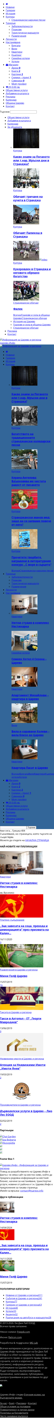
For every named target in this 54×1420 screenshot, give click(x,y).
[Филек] (26, 299)
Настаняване (13, 42)
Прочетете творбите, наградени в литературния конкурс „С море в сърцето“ (31, 560)
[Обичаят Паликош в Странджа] (26, 223)
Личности (11, 39)
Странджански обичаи (25, 302)
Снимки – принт (21, 77)
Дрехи (16, 67)
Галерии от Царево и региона (24, 1304)
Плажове (17, 29)
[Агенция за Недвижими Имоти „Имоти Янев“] (21, 1055)
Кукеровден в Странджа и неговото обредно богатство (32, 272)
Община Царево (15, 103)
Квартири (17, 51)
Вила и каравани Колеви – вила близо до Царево (31, 733)
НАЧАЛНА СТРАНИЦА (37, 840)
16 (1, 985)
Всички (17, 315)
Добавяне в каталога (17, 93)
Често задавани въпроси (14, 1416)
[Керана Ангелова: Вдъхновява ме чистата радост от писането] (24, 468)
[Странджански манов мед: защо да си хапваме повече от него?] (24, 508)
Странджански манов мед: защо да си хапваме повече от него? (31, 521)
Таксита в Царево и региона (16, 1012)
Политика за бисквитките (14, 1412)
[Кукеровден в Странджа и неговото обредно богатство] (30, 259)
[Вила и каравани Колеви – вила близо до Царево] (24, 722)
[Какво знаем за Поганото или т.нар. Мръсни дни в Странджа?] (26, 147)
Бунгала (16, 45)
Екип (11, 1403)
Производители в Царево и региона (20, 1104)
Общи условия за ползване (15, 1406)
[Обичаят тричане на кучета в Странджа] (26, 187)
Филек (18, 309)
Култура (10, 16)
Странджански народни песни (28, 20)
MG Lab (34, 1342)
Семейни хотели (21, 58)
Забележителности (22, 26)
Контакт (10, 106)
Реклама (10, 96)
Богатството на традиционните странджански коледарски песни (31, 439)
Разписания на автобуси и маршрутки (28, 1317)
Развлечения (19, 35)
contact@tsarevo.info (31, 1190)
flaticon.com (15, 1337)
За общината (14, 127)
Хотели (15, 61)
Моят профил (19, 83)
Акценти (12, 1314)
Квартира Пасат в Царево (30, 767)
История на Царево (24, 321)
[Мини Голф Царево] (21, 966)
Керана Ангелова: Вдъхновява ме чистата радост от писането (29, 481)
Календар (11, 99)
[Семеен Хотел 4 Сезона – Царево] (24, 649)
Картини (17, 74)
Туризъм (11, 23)
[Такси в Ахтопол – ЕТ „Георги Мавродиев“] (21, 1009)
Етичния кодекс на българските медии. (22, 1396)
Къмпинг (17, 55)
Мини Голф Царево (13, 976)
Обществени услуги (17, 90)
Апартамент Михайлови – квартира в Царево (30, 697)
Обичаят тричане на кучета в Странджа (28, 198)
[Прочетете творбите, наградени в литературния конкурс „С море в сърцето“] (24, 548)
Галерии (10, 10)
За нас (3, 1403)
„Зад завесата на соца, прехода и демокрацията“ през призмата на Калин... (24, 929)
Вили (14, 48)
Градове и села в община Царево (32, 324)
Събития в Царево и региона (24, 1298)
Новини (10, 7)
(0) (14, 87)
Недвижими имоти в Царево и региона (22, 1058)
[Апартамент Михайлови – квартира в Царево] (24, 685)
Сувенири (18, 80)
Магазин (13, 64)
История (10, 13)
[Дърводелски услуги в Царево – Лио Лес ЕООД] (21, 1101)
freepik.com (23, 1331)
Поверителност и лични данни (17, 1409)
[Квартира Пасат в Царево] (24, 758)
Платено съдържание (12, 919)
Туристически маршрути (25, 32)
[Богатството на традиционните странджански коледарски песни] (24, 424)
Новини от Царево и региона (24, 1295)
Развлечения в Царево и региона (19, 969)
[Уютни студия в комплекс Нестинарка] (24, 613)
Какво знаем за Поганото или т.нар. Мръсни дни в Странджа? (31, 160)
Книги (16, 71)
